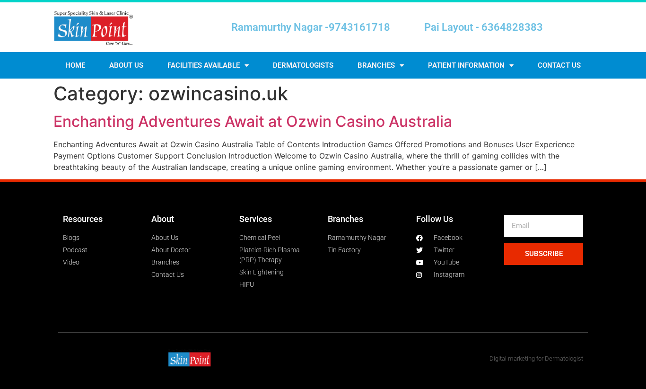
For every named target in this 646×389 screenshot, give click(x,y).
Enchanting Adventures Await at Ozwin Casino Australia (252, 121)
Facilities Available (203, 65)
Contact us (559, 65)
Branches (376, 65)
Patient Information (466, 65)
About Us (126, 65)
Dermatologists (303, 65)
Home (75, 65)
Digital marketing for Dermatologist (536, 358)
